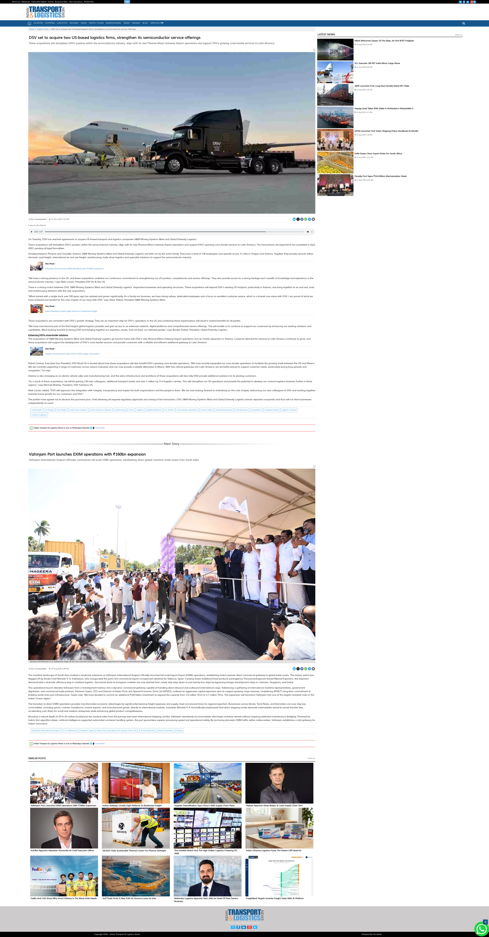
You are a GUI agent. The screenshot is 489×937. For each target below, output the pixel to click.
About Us (16, 2)
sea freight (61, 410)
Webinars (26, 2)
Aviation (38, 23)
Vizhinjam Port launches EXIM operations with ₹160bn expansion (74, 269)
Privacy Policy (234, 923)
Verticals (155, 23)
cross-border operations (187, 410)
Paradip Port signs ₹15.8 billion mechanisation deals (381, 176)
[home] (29, 23)
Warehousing (113, 23)
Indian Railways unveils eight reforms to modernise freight (71, 311)
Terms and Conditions (251, 923)
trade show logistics (78, 410)
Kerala (179, 730)
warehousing (120, 410)
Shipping (50, 23)
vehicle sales (207, 410)
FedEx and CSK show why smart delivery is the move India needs (64, 898)
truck (131, 410)
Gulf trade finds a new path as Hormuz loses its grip (129, 898)
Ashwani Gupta (87, 730)
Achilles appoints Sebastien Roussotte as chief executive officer (62, 850)
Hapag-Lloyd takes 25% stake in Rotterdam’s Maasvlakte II (384, 108)
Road (84, 23)
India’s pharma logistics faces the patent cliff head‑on (273, 850)
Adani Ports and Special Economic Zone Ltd (116, 730)
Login (127, 2)
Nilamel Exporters (165, 730)
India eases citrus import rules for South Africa (378, 153)
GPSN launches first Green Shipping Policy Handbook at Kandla (386, 131)
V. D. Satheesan (70, 730)
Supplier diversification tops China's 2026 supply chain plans (72, 354)
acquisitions (256, 410)
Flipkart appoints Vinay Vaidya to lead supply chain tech (274, 805)
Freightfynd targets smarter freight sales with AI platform (275, 898)
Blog (145, 23)
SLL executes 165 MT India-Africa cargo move (377, 63)
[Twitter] (298, 219)
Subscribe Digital (38, 2)
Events (51, 2)
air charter (169, 410)
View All (311, 758)
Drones (136, 23)
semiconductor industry (100, 410)
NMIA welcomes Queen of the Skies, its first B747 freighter (384, 40)
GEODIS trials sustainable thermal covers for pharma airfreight (134, 850)
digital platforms (154, 410)
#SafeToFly (89, 2)
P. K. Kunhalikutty (146, 730)
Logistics (62, 23)
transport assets (272, 410)
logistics (140, 410)
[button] (171, 50)
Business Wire (61, 2)
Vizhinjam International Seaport (46, 730)
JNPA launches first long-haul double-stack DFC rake (382, 86)
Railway (74, 23)
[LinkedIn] (294, 219)
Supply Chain (96, 23)
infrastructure (242, 410)
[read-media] (36, 269)
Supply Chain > (44, 29)
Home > (33, 29)
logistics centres (289, 410)
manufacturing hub (224, 410)
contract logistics (39, 415)
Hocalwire (377, 934)
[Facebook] (301, 219)
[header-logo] (45, 12)
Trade (126, 23)
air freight (49, 410)
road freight (37, 410)
